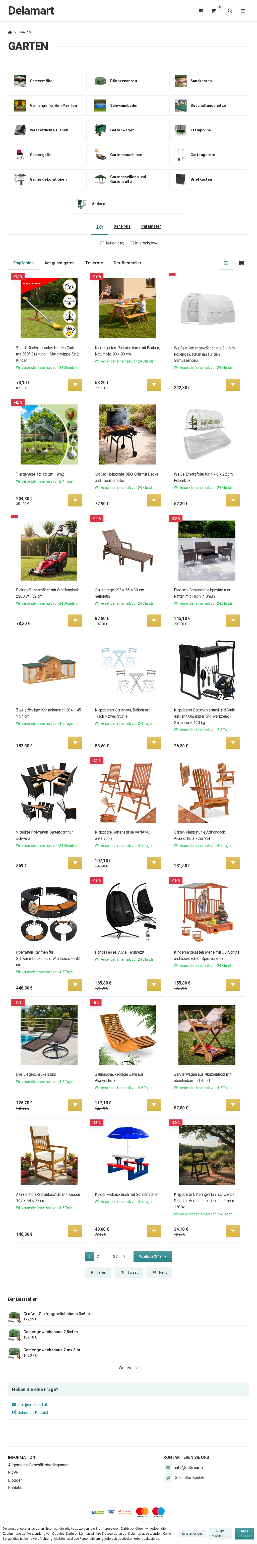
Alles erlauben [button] (245, 1533)
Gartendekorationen (48, 179)
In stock (146, 243)
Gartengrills (40, 154)
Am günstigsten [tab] (59, 263)
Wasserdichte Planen (49, 130)
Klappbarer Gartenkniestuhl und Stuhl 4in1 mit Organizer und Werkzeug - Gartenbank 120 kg (204, 716)
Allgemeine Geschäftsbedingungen (39, 1465)
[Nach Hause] (10, 32)
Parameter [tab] (151, 226)
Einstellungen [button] (192, 1533)
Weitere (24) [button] (150, 1256)
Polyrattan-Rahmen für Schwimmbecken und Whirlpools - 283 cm (48, 958)
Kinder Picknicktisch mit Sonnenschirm (127, 1194)
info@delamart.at (32, 1404)
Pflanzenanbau (123, 80)
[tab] (226, 263)
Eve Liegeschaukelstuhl (36, 1074)
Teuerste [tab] (94, 263)
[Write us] (168, 1477)
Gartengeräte (202, 154)
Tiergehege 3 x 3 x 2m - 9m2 (40, 474)
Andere (98, 203)
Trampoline (200, 130)
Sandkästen (201, 80)
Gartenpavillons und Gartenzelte (128, 179)
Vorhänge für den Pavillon (53, 105)
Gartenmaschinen (126, 154)
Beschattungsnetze (208, 105)
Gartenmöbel (41, 80)
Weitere (126, 1367)
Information (21, 1457)
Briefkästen (201, 179)
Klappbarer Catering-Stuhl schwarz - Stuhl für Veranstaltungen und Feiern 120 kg (204, 1200)
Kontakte (16, 1487)
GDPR (13, 1472)
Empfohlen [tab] (23, 263)
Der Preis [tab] (122, 226)
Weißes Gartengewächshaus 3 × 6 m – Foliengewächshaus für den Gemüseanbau (206, 354)
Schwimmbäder (124, 105)
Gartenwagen (122, 130)
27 (115, 1256)
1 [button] (91, 1257)
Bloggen (15, 1480)
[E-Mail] (201, 10)
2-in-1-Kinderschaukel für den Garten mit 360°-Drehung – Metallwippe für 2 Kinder (47, 354)
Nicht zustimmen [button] (220, 1533)
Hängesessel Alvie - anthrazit (120, 952)
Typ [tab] (99, 226)
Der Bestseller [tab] (128, 263)
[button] (75, 385)
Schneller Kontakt (33, 1412)
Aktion (114, 243)
